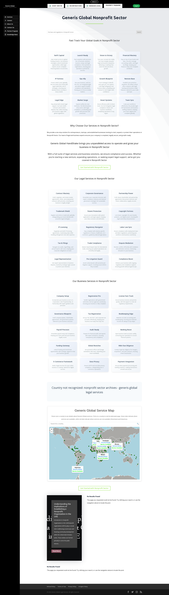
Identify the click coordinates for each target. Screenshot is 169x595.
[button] (111, 444)
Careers (9, 20)
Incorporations (76, 6)
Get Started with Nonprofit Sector (94, 167)
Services (9, 17)
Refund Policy (51, 586)
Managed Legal (95, 6)
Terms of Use (62, 586)
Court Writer (57, 6)
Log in (136, 6)
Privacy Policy (72, 586)
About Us (10, 24)
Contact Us (10, 27)
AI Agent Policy (83, 586)
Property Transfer (113, 5)
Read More (56, 551)
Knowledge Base (12, 34)
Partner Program (12, 31)
